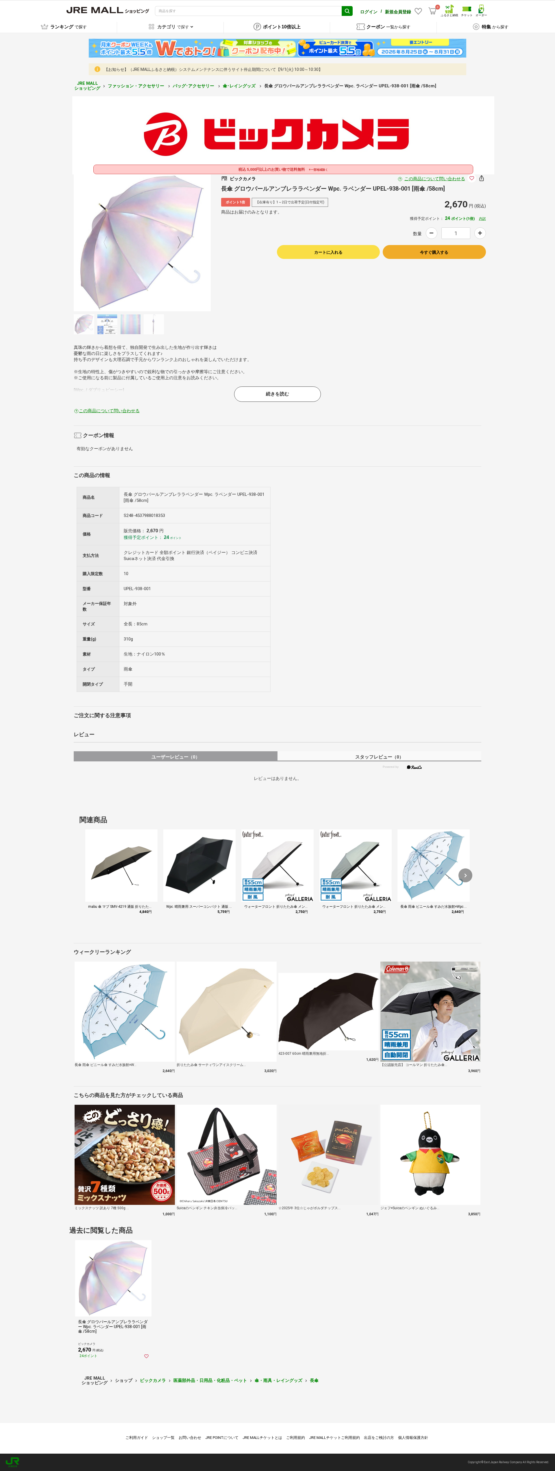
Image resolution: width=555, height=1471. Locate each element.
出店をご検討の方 (379, 1437)
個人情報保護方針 (413, 1437)
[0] (432, 11)
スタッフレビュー (379, 757)
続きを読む (277, 394)
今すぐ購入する (434, 252)
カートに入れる (328, 252)
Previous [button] (108, 242)
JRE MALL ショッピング (87, 86)
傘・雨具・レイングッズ (278, 1380)
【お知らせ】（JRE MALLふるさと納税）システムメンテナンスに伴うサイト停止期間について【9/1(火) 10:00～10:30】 (213, 69)
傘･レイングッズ (240, 86)
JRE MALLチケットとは (262, 1437)
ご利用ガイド (136, 1437)
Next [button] (176, 242)
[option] (142, 242)
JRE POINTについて (221, 1437)
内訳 (482, 219)
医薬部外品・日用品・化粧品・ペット (210, 1380)
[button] (465, 875)
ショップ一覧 (163, 1437)
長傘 (314, 1380)
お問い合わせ (190, 1437)
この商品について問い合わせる (434, 178)
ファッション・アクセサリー (136, 86)
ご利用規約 (295, 1437)
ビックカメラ (153, 1380)
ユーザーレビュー (175, 757)
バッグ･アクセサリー (194, 86)
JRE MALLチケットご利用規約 (334, 1437)
